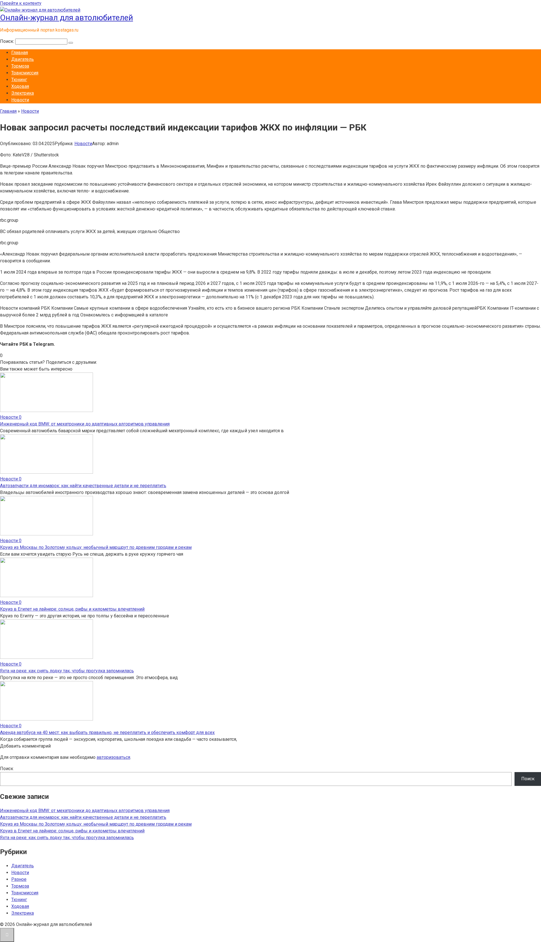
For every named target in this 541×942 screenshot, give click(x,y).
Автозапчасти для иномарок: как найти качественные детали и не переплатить (83, 485)
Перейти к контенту (20, 3)
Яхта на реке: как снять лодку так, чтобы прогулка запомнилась (67, 670)
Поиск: (7, 41)
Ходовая (20, 86)
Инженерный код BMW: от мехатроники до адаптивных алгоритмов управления (85, 424)
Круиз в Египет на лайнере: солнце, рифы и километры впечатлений (72, 609)
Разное (18, 879)
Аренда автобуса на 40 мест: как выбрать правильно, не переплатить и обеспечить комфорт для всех (107, 732)
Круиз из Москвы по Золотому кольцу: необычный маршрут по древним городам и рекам (96, 547)
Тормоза (20, 66)
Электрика (22, 93)
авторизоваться (113, 757)
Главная (19, 52)
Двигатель (22, 59)
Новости (20, 100)
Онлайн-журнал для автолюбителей (66, 17)
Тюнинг (19, 79)
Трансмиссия (24, 73)
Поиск (6, 768)
